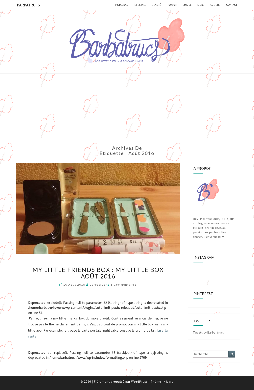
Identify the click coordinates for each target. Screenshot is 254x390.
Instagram (122, 5)
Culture (215, 5)
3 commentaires (124, 284)
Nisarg (169, 381)
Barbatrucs (28, 4)
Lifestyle (140, 5)
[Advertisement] (127, 111)
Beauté (156, 5)
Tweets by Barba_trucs (208, 332)
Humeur (172, 5)
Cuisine (187, 5)
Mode (200, 5)
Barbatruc (98, 284)
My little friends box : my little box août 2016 (98, 273)
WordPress (139, 381)
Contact (231, 5)
